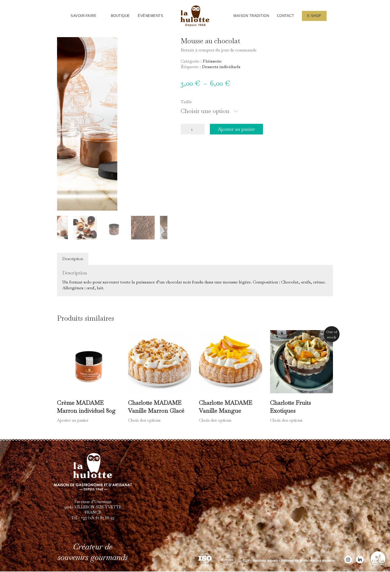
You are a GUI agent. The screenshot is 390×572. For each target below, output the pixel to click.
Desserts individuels (221, 66)
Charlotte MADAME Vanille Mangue (225, 406)
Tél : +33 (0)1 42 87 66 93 (92, 517)
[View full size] (64, 45)
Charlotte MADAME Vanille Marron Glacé (156, 406)
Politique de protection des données (308, 560)
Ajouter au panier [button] (72, 420)
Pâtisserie (212, 61)
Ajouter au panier (236, 129)
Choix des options (144, 420)
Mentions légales (265, 560)
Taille (186, 101)
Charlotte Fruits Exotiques (290, 406)
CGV (245, 560)
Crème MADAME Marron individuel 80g (86, 406)
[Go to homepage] (195, 16)
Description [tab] (72, 258)
